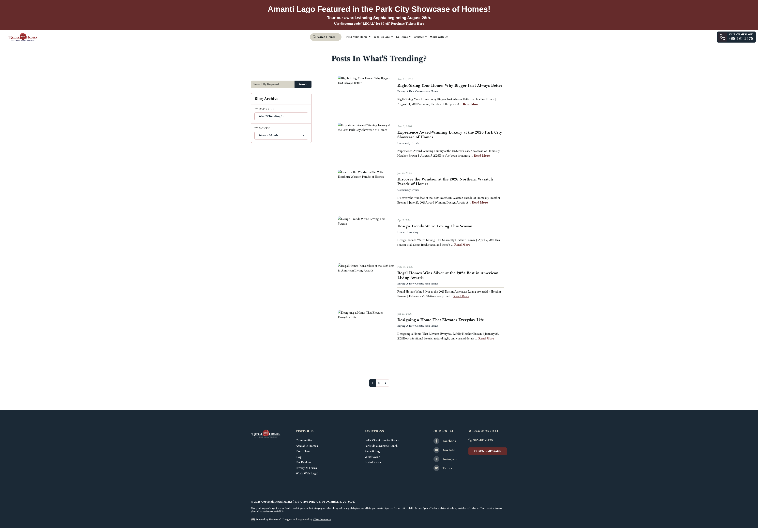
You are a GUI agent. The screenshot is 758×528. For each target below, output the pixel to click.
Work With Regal (307, 473)
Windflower (372, 457)
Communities (304, 440)
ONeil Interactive (322, 519)
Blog (299, 457)
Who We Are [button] (382, 37)
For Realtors (303, 462)
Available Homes (307, 446)
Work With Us (439, 37)
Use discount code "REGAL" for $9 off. (379, 23)
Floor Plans (303, 451)
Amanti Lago (373, 451)
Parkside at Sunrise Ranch (381, 446)
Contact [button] (419, 37)
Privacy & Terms (306, 468)
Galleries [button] (402, 37)
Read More (471, 104)
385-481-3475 (483, 440)
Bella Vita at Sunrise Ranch (382, 440)
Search (303, 84)
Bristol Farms (373, 462)
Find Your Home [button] (357, 37)
